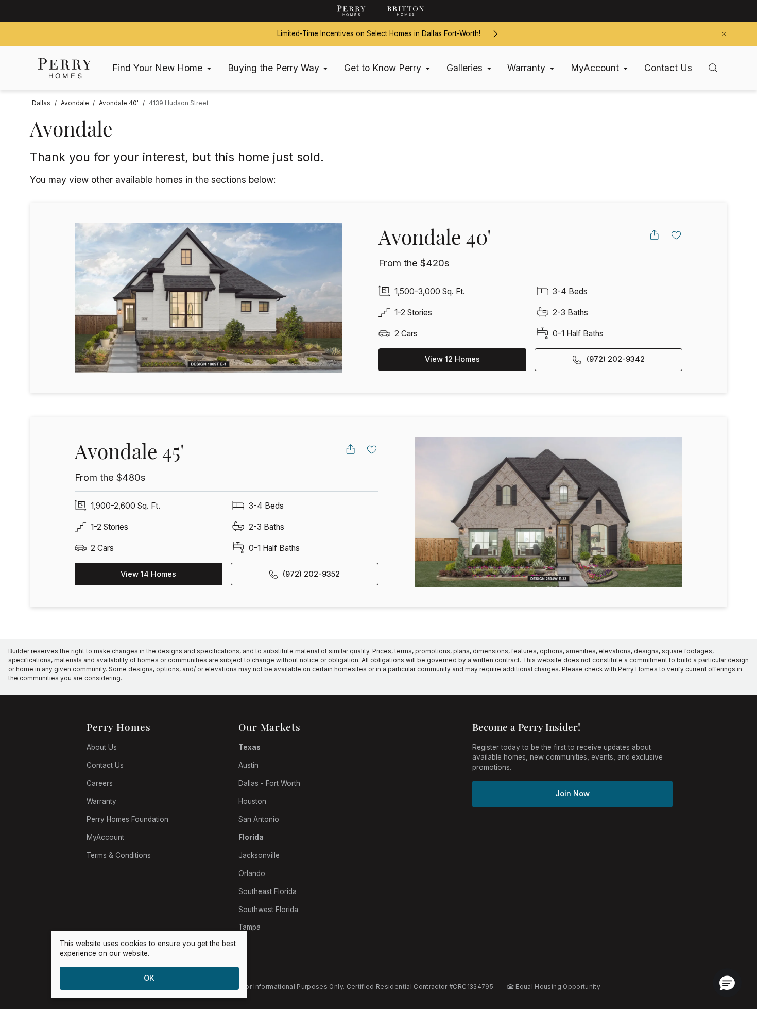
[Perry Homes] (351, 11)
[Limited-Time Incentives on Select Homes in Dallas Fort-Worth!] (495, 34)
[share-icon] (654, 235)
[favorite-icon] (676, 235)
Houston (252, 801)
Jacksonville (259, 855)
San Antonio (258, 819)
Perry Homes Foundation (127, 819)
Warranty (101, 801)
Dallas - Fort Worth (269, 783)
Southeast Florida (267, 891)
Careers (100, 783)
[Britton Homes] (405, 11)
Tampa (249, 927)
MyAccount (105, 837)
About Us (102, 747)
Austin (248, 765)
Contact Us (105, 765)
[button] (727, 982)
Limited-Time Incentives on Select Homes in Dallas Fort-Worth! (378, 33)
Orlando (251, 873)
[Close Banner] (724, 34)
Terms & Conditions (119, 855)
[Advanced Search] (713, 68)
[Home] (65, 68)
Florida (251, 837)
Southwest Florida (268, 909)
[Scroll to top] (726, 945)
